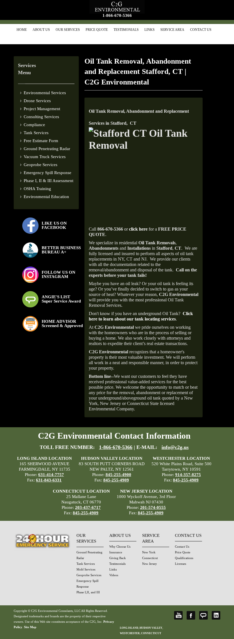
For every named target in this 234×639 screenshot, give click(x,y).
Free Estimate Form (41, 140)
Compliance (34, 124)
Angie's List (203, 615)
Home (22, 30)
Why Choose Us (119, 546)
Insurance (115, 552)
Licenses (180, 563)
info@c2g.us (175, 447)
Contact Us (200, 30)
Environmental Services (45, 92)
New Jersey (149, 563)
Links (149, 30)
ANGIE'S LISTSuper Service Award (61, 299)
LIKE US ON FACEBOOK (54, 225)
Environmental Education (46, 196)
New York (149, 552)
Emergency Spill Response (47, 172)
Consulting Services (41, 116)
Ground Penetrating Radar (47, 148)
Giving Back (117, 558)
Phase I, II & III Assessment (48, 180)
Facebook (191, 615)
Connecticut (150, 558)
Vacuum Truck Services (45, 156)
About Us (41, 30)
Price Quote (97, 30)
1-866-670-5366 (117, 15)
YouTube (178, 615)
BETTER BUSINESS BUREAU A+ (61, 249)
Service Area (172, 30)
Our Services (68, 30)
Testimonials (126, 30)
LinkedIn (216, 615)
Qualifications (184, 558)
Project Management (42, 108)
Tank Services (36, 132)
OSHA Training (37, 188)
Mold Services (85, 569)
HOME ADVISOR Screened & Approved (62, 323)
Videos (113, 575)
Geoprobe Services (40, 164)
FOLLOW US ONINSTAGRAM (58, 274)
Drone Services (37, 100)
